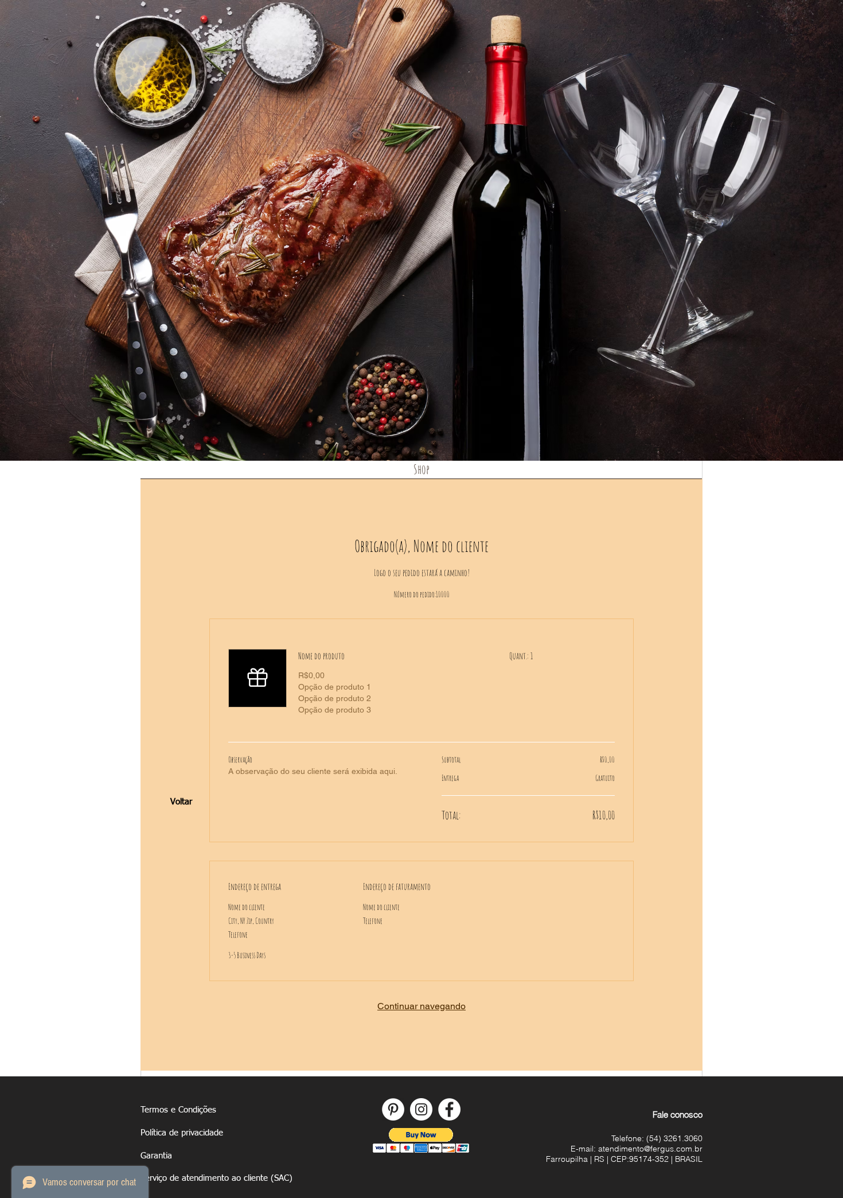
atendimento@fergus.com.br (650, 1148)
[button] (421, 1140)
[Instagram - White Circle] (421, 1109)
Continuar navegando (421, 1006)
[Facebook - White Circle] (449, 1109)
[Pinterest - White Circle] (393, 1109)
